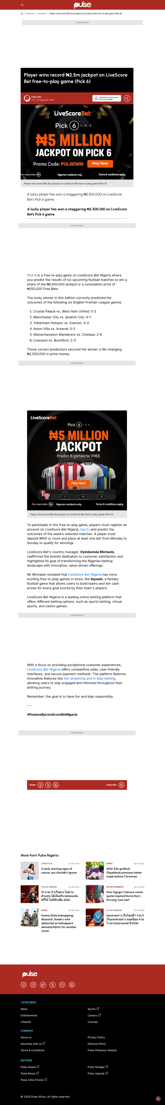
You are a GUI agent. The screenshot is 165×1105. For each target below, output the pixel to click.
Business (30, 13)
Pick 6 (31, 275)
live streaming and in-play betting (89, 678)
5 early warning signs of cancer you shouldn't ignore (59, 870)
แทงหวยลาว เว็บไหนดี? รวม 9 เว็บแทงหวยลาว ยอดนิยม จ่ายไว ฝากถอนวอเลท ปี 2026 (125, 919)
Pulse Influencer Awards (102, 1050)
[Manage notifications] (158, 1098)
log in (84, 529)
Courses (93, 1021)
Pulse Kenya (28, 1073)
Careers (92, 1015)
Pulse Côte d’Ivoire (32, 1079)
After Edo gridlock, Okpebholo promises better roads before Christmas (124, 872)
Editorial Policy (97, 1043)
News (44, 910)
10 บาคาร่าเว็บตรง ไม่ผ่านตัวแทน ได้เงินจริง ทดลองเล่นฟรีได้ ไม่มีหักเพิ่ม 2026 (59, 896)
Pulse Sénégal (96, 1067)
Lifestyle (46, 863)
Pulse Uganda (96, 1073)
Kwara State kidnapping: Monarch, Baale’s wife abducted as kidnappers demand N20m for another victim (58, 923)
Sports (92, 1009)
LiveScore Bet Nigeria (85, 574)
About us (26, 1037)
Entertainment (115, 887)
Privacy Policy (96, 1037)
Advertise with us (31, 1043)
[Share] (127, 98)
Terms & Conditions (32, 1050)
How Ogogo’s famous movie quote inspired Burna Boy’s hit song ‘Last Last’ (124, 896)
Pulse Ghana (28, 1067)
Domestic (42, 13)
